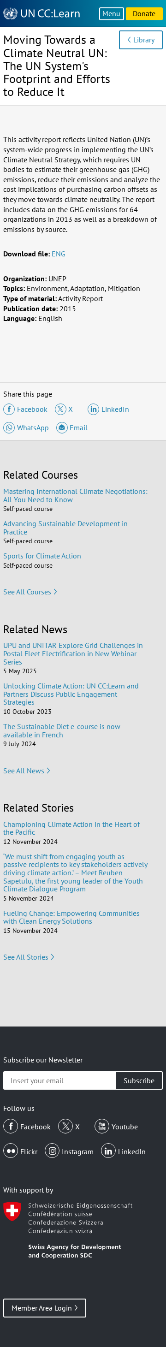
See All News (23, 770)
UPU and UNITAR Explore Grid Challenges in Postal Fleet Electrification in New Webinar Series (73, 653)
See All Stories (25, 956)
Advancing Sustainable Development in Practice (65, 527)
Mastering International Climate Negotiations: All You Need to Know (75, 495)
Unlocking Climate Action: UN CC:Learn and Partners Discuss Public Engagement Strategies (71, 693)
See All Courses (27, 591)
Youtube (125, 1126)
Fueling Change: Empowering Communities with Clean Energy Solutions (71, 917)
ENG (58, 253)
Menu (111, 13)
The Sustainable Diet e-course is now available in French (61, 730)
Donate (144, 13)
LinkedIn (132, 1151)
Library (143, 39)
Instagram (78, 1151)
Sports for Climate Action (42, 555)
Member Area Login (42, 1307)
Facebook (35, 1126)
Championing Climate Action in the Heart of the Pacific (71, 828)
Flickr (28, 1151)
